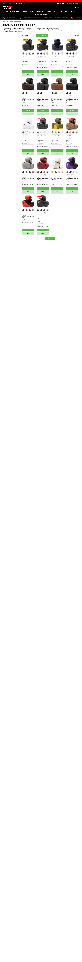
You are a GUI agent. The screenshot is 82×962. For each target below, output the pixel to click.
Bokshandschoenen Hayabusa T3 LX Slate (28, 179)
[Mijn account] (75, 7)
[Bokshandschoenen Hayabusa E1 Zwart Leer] (72, 84)
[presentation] (23, 53)
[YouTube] (62, 3)
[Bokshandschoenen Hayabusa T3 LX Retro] (72, 123)
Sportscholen (5, 3)
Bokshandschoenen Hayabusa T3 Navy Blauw (57, 60)
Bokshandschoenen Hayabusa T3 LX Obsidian (28, 60)
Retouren (15, 3)
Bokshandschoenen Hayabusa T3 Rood (28, 217)
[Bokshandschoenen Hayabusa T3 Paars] (72, 163)
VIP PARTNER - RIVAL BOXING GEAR (41, 1)
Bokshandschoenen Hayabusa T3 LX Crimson (42, 179)
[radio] (26, 53)
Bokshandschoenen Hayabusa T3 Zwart (42, 219)
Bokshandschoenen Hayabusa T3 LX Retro (72, 139)
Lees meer (20, 31)
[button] (73, 3)
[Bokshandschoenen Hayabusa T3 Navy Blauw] (57, 44)
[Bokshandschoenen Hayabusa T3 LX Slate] (28, 163)
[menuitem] (5, 3)
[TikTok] (64, 3)
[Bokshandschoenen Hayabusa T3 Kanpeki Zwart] (42, 123)
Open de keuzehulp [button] (42, 35)
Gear (7, 21)
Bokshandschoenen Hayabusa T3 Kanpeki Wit (28, 139)
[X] (59, 3)
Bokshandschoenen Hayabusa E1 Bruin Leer (57, 100)
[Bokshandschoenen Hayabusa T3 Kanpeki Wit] (28, 123)
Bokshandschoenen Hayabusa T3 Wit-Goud (57, 179)
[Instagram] (60, 3)
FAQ (24, 3)
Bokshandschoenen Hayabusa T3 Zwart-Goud (72, 60)
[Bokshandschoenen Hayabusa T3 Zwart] (42, 201)
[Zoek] (73, 7)
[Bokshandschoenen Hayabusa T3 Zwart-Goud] (72, 44)
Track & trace (20, 3)
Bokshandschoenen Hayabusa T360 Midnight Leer (42, 100)
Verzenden (10, 3)
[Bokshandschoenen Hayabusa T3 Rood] (28, 201)
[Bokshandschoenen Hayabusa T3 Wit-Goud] (57, 163)
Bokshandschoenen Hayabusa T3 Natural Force (57, 139)
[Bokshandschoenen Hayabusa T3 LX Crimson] (42, 163)
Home (4, 21)
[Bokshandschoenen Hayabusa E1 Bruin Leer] (57, 84)
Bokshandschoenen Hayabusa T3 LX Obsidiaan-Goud (42, 60)
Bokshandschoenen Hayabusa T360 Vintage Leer (28, 100)
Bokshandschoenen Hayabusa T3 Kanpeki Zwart (42, 139)
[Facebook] (57, 3)
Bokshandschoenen (17, 21)
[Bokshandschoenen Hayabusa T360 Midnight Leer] (42, 84)
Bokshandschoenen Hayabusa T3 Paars (72, 179)
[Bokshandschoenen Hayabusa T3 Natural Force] (57, 123)
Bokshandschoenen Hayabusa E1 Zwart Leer (72, 100)
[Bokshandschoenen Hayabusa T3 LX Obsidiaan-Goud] (42, 44)
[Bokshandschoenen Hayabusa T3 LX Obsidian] (28, 44)
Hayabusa (11, 21)
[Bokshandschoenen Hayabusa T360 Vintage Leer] (28, 84)
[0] (78, 7)
